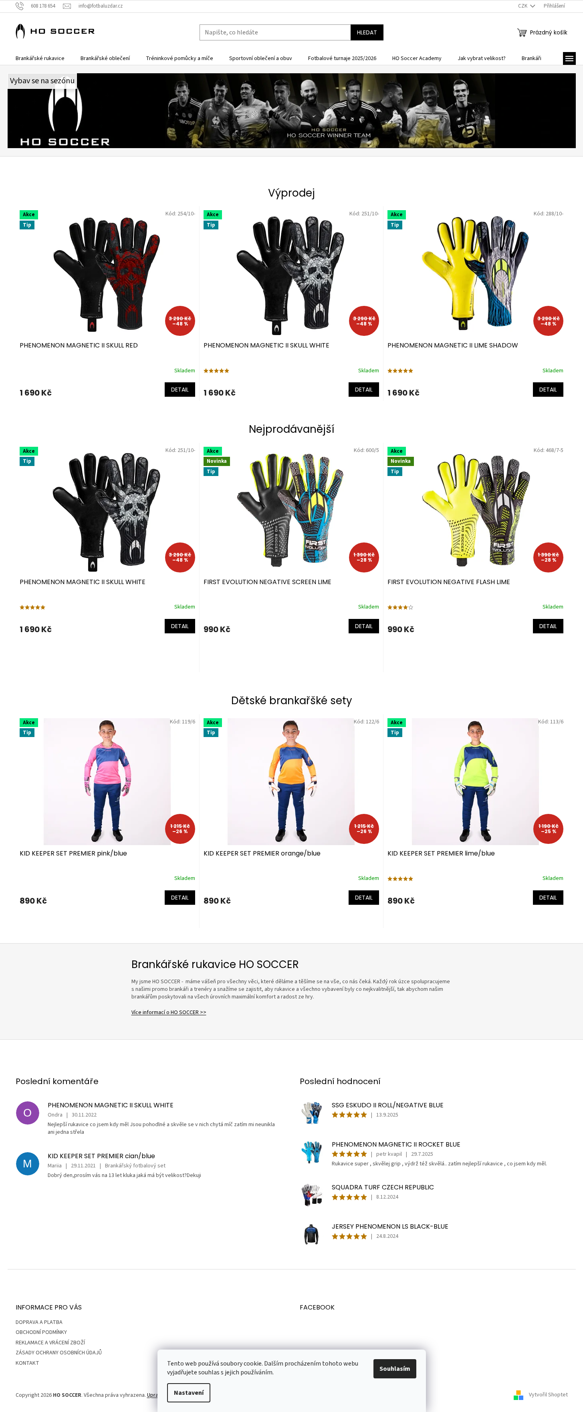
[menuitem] (40, 58)
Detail (180, 390)
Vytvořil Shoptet (548, 1395)
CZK (523, 6)
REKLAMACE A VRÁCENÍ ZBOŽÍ (50, 1343)
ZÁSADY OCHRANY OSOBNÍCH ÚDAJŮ (59, 1353)
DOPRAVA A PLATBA (39, 1322)
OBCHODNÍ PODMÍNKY (41, 1332)
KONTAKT (27, 1363)
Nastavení (189, 1392)
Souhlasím (394, 1368)
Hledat (367, 32)
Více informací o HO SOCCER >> (168, 1012)
